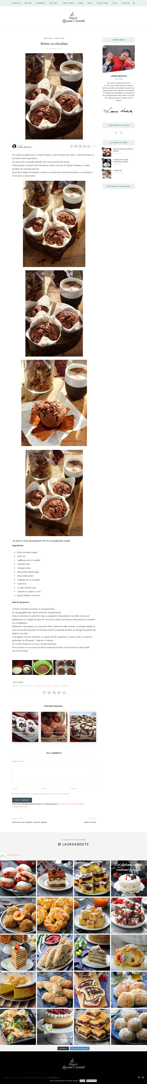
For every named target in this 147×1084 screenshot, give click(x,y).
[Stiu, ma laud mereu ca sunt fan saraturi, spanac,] (55, 916)
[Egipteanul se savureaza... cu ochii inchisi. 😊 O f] (92, 953)
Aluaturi (126, 3)
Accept (82, 1081)
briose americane (27, 685)
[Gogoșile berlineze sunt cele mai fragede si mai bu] (18, 878)
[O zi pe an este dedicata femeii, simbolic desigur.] (55, 1027)
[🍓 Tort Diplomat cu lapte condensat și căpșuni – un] (129, 878)
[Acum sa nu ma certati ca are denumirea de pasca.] (18, 990)
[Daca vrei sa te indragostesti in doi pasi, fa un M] (18, 953)
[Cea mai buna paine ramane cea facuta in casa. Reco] (55, 990)
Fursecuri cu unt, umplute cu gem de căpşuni (29, 822)
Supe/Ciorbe (102, 3)
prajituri (65, 685)
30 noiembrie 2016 (54, 49)
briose (15, 685)
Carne (80, 3)
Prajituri (59, 38)
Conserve (40, 3)
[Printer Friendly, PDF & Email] (18, 682)
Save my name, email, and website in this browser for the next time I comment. (41, 794)
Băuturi (28, 3)
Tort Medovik (117, 170)
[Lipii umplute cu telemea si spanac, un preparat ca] (18, 1027)
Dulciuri (53, 3)
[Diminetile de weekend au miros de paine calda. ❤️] (129, 990)
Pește (90, 3)
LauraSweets (76, 844)
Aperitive (16, 3)
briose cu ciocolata (43, 685)
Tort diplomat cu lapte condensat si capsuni (120, 161)
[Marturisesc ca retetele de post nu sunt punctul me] (129, 1027)
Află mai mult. (92, 1081)
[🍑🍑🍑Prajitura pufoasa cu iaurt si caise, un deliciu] (92, 916)
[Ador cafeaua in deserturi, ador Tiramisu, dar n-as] (55, 878)
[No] (144, 1081)
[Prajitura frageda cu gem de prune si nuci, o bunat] (92, 1027)
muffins (56, 685)
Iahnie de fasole (90, 822)
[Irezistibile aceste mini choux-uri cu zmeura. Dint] (129, 953)
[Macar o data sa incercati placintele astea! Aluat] (55, 953)
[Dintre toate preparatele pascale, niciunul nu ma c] (92, 990)
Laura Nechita (25, 147)
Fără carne (68, 3)
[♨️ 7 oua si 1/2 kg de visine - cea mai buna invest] (92, 878)
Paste (115, 3)
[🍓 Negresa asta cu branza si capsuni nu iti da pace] (129, 916)
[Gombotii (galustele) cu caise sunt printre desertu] (18, 916)
